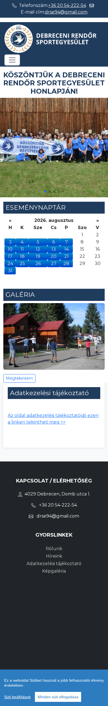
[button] (45, 191)
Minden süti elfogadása (58, 697)
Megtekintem (19, 378)
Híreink (54, 556)
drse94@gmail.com (66, 12)
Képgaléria (54, 571)
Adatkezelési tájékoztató (54, 563)
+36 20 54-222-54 (67, 5)
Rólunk (54, 548)
